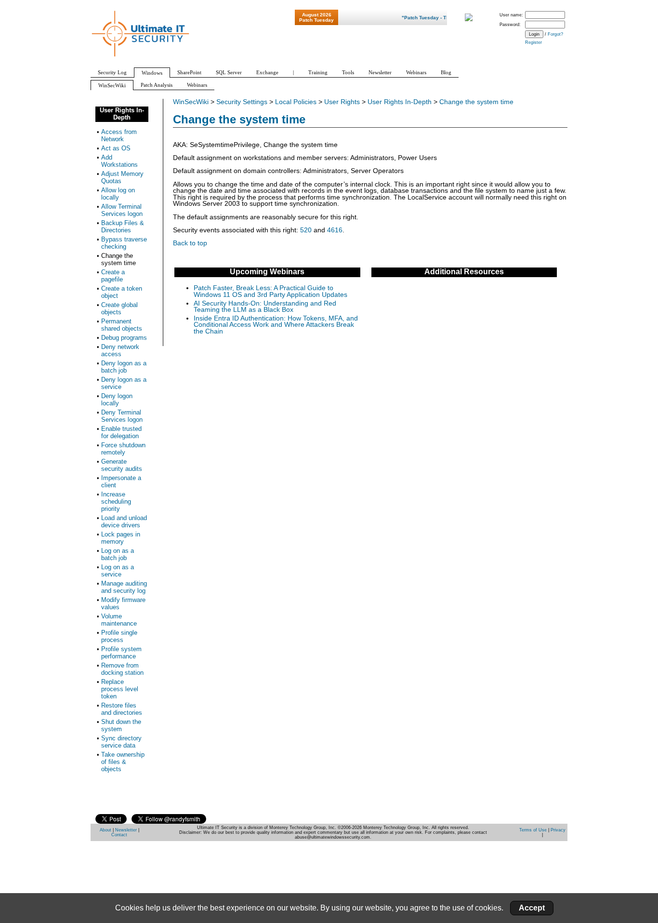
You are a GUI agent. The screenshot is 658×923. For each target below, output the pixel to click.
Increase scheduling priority (116, 501)
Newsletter (126, 830)
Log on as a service (117, 570)
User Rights (342, 102)
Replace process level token (119, 689)
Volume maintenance (119, 620)
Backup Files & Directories (122, 226)
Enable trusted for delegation (121, 432)
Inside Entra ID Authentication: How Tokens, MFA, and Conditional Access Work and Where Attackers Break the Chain (276, 325)
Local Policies (295, 102)
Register (533, 42)
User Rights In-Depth (400, 102)
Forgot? (555, 34)
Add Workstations (119, 161)
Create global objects (119, 308)
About (105, 830)
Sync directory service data (121, 742)
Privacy (558, 830)
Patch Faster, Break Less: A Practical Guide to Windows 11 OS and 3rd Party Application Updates (270, 291)
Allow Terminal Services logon (122, 210)
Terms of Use (533, 830)
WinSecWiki (191, 102)
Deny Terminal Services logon (122, 416)
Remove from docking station (122, 669)
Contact (119, 834)
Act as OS (116, 148)
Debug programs (124, 337)
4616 (334, 230)
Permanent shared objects (121, 325)
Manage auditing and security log (124, 587)
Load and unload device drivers (124, 521)
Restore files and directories (121, 709)
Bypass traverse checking (124, 243)
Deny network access (120, 350)
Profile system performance (121, 652)
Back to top (190, 243)
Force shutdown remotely (123, 448)
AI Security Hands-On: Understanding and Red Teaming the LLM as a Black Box (265, 307)
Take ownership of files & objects (123, 762)
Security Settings (241, 102)
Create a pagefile (113, 275)
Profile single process (119, 636)
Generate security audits (121, 465)
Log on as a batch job (117, 554)
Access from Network (119, 135)
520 (306, 230)
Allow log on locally (118, 194)
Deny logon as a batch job (123, 367)
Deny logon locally (116, 399)
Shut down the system (121, 725)
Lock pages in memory (120, 538)
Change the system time (476, 102)
